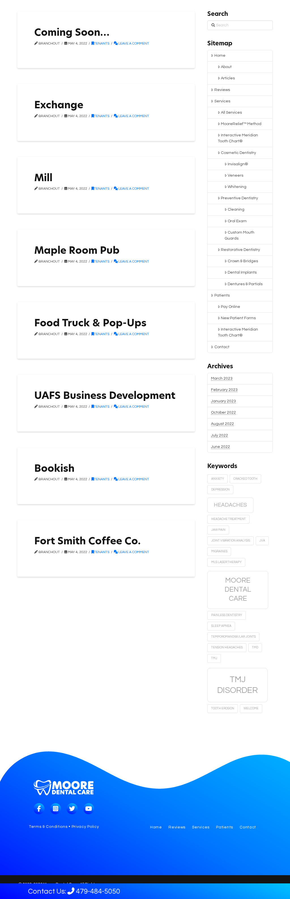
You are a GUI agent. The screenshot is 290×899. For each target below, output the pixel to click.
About (226, 67)
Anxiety (217, 478)
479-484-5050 (89, 891)
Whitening (237, 187)
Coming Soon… (71, 33)
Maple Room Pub (77, 251)
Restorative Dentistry (240, 250)
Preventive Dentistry (239, 198)
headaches (230, 505)
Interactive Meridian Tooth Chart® (238, 138)
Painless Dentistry (226, 615)
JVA (262, 540)
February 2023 (224, 390)
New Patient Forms (238, 318)
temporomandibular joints (233, 636)
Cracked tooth (245, 478)
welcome (251, 708)
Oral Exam (237, 221)
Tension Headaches (227, 647)
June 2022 (220, 447)
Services (222, 101)
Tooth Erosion (222, 708)
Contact (221, 347)
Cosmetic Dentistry (238, 153)
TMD (255, 647)
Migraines (219, 551)
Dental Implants (242, 272)
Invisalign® (238, 164)
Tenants (101, 43)
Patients (222, 295)
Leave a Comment (133, 43)
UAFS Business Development (104, 396)
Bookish (54, 469)
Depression (220, 489)
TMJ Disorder (237, 685)
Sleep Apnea (221, 625)
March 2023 (222, 378)
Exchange (58, 106)
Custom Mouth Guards (239, 235)
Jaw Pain (218, 529)
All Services (231, 113)
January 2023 (223, 401)
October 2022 (223, 412)
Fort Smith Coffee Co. (87, 542)
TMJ (214, 658)
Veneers (235, 175)
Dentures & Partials (245, 284)
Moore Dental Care (238, 589)
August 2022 (222, 424)
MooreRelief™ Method (241, 124)
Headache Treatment (228, 519)
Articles (228, 78)
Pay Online (230, 307)
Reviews (222, 90)
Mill (43, 179)
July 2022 (219, 435)
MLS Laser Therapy (226, 562)
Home (219, 56)
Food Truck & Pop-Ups (90, 324)
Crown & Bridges (243, 261)
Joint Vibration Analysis (230, 540)
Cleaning (236, 209)
